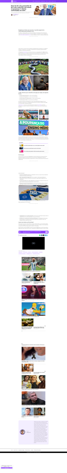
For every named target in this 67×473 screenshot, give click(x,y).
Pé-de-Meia (25, 52)
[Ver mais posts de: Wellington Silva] (12, 15)
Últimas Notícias (37, 1)
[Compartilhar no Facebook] (41, 235)
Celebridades (43, 1)
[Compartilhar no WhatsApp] (39, 235)
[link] (22, 432)
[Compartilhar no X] (43, 235)
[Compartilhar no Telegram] (46, 235)
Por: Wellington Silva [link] (16, 14)
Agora (47, 1)
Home (33, 1)
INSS (55, 1)
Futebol (49, 1)
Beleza (53, 1)
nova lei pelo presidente (25, 34)
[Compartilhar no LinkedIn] (45, 235)
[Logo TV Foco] (14, 1)
